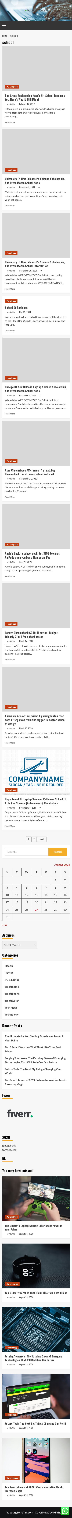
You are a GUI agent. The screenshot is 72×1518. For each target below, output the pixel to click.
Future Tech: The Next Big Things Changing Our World (33, 1071)
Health (9, 965)
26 (26, 909)
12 (26, 894)
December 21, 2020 (27, 395)
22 (55, 902)
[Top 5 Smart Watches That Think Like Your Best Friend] (36, 1266)
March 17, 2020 (26, 728)
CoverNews (42, 1512)
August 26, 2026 (26, 1233)
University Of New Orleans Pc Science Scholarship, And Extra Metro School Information (35, 264)
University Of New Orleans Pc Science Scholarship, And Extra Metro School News (35, 181)
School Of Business (16, 308)
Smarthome (12, 986)
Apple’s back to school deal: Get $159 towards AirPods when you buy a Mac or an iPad (32, 555)
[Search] (68, 25)
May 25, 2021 (25, 312)
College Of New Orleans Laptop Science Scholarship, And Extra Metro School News (36, 389)
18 (16, 902)
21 (46, 902)
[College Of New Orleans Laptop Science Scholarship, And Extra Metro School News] (36, 360)
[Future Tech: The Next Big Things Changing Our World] (36, 1396)
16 (65, 894)
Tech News (11, 169)
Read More (10, 122)
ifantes (9, 972)
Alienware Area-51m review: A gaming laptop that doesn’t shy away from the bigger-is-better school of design (35, 720)
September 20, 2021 (28, 270)
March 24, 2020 (26, 641)
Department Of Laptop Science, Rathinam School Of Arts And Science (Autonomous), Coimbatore (35, 801)
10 (7, 894)
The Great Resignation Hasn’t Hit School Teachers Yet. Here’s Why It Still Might (35, 98)
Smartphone (12, 993)
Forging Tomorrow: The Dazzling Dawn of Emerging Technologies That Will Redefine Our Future (35, 1060)
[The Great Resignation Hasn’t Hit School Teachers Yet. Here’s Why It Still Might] (36, 68)
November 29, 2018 (27, 807)
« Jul (5, 924)
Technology (12, 1014)
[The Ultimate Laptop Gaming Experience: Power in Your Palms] (36, 1198)
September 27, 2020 (28, 478)
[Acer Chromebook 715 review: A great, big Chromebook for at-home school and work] (36, 443)
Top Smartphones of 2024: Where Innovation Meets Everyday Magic (36, 1082)
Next (42, 839)
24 (7, 909)
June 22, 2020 (25, 561)
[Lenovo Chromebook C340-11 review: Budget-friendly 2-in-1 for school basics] (36, 605)
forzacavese (9, 1149)
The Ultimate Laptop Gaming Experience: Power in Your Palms (34, 1038)
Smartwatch (12, 1000)
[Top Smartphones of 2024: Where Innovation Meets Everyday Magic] (36, 1460)
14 (46, 894)
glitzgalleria (9, 1145)
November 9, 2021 (27, 187)
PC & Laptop (11, 86)
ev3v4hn (11, 104)
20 (36, 902)
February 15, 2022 (27, 104)
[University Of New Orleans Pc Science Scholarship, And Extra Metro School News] (36, 151)
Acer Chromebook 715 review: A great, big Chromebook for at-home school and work (30, 472)
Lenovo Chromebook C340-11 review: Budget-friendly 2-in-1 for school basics (32, 635)
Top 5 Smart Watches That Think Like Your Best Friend (33, 1049)
